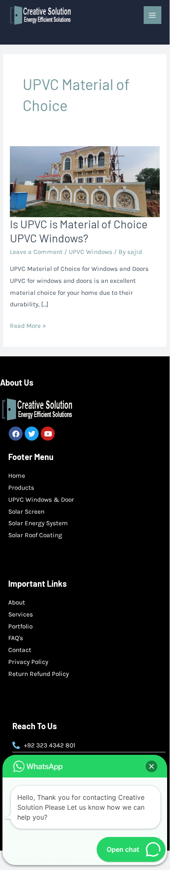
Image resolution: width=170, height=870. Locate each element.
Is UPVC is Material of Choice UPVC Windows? (79, 230)
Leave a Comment (36, 252)
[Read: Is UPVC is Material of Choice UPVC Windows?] (85, 181)
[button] (151, 766)
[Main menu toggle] (152, 15)
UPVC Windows (90, 252)
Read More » (28, 325)
